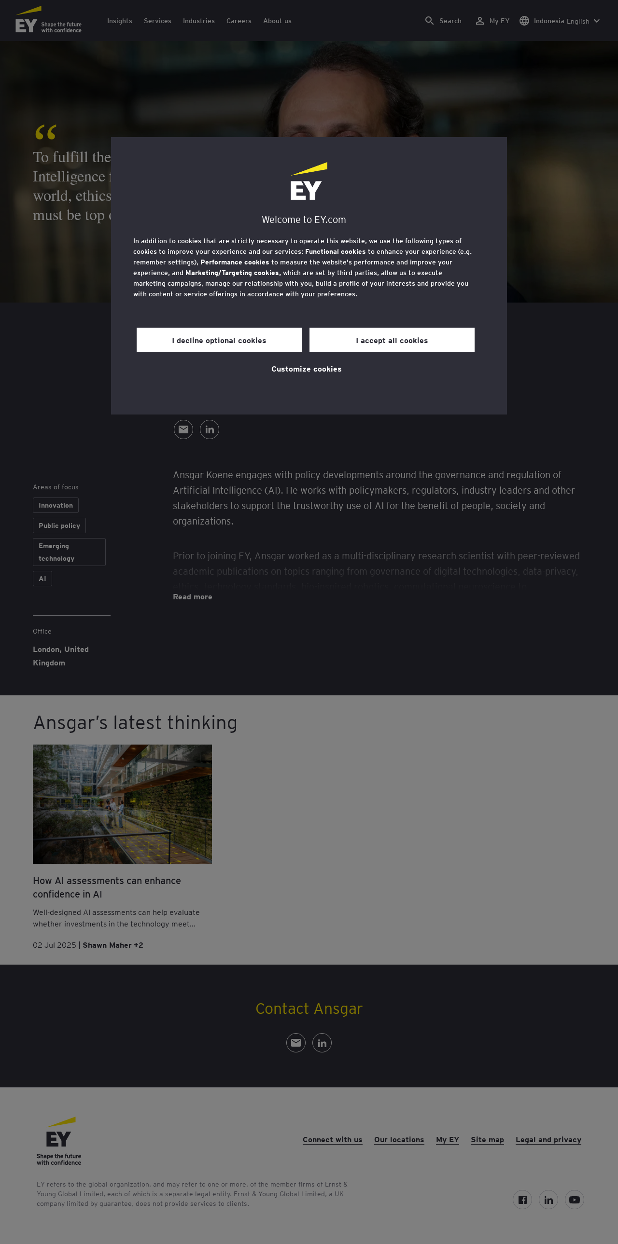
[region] (309, 276)
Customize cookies (306, 368)
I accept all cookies (392, 339)
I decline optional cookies (219, 339)
